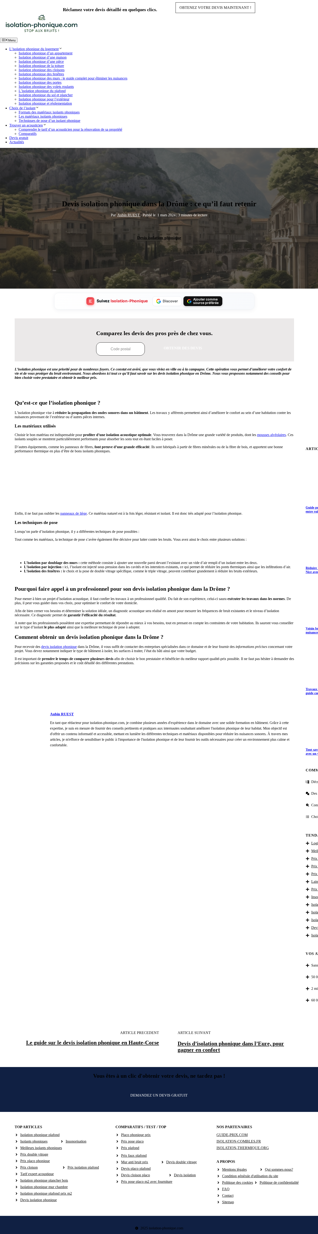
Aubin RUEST (129, 215)
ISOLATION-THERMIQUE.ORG (243, 1148)
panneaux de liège (73, 513)
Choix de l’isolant (22, 108)
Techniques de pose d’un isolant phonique (49, 121)
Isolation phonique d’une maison (43, 57)
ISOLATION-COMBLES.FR (239, 1141)
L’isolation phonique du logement (34, 49)
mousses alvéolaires (271, 435)
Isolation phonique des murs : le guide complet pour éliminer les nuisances (73, 78)
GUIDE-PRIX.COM (232, 1135)
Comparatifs (28, 134)
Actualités (16, 142)
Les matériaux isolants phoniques (43, 116)
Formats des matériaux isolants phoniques (49, 112)
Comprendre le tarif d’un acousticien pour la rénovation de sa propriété (70, 129)
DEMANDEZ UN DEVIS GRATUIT (159, 1095)
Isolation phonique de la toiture (41, 66)
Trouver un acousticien (26, 125)
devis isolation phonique (59, 647)
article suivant (194, 1033)
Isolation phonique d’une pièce (41, 61)
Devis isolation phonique (159, 237)
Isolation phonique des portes (40, 82)
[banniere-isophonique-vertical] (154, 502)
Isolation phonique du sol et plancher (46, 95)
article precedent (139, 1033)
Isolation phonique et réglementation (45, 103)
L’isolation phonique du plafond (42, 91)
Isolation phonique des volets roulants (46, 87)
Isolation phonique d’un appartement (45, 53)
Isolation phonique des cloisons (41, 70)
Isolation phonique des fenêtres (41, 74)
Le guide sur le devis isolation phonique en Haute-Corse (92, 1043)
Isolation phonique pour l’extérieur (44, 99)
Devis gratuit (18, 138)
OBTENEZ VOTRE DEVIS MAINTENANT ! (215, 8)
